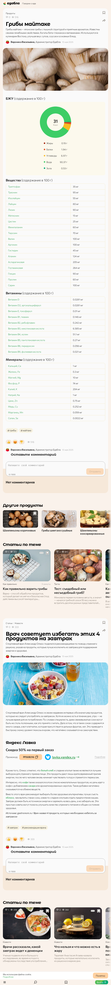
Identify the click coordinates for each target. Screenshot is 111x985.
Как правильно (10, 584)
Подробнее (8, 977)
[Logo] (11, 3)
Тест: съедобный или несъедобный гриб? (70, 591)
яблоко (10, 797)
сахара (31, 785)
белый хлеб (47, 770)
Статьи (9, 623)
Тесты (57, 584)
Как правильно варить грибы (25, 589)
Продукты (10, 13)
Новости (19, 623)
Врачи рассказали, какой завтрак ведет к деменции (23, 948)
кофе (25, 782)
